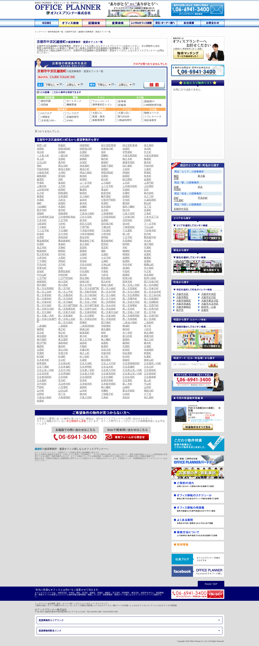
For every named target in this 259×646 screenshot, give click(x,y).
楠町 (39, 203)
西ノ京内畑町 (151, 285)
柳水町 (83, 394)
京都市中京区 (181, 208)
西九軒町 (106, 281)
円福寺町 (149, 165)
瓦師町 (126, 189)
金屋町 (147, 179)
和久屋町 (149, 397)
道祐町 (40, 271)
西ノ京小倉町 (108, 288)
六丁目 (147, 394)
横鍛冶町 (149, 390)
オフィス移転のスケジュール (60, 605)
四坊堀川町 (107, 223)
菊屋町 (40, 196)
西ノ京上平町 (65, 292)
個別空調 (46, 101)
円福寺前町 (43, 169)
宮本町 (83, 380)
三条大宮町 (128, 213)
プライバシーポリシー (84, 603)
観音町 (83, 193)
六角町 (104, 397)
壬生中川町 (64, 370)
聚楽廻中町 (150, 237)
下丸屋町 (54, 76)
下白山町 (149, 227)
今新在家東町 (151, 155)
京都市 (205, 310)
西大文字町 (86, 285)
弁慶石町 (84, 349)
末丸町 (147, 240)
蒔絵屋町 (127, 353)
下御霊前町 (128, 227)
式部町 (147, 220)
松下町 (104, 356)
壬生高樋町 (128, 366)
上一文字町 (86, 183)
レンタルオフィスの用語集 (165, 605)
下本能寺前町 (87, 230)
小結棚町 (42, 206)
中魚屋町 (84, 271)
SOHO (70, 120)
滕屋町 (147, 257)
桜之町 (126, 210)
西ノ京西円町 (151, 305)
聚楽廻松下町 (87, 240)
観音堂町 (106, 193)
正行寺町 (63, 234)
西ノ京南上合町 (66, 319)
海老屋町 (84, 165)
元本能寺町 (86, 384)
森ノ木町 (127, 384)
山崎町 (126, 387)
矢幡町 (104, 390)
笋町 (72, 76)
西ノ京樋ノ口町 (131, 312)
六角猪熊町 (64, 397)
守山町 (147, 384)
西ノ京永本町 (108, 305)
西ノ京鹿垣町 (44, 298)
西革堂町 (127, 281)
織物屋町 (42, 176)
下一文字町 (150, 223)
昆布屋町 (106, 206)
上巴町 (62, 186)
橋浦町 (126, 326)
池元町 (40, 152)
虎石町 (83, 268)
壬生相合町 (64, 363)
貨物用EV (149, 101)
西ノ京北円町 (108, 292)
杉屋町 (40, 244)
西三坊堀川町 (151, 281)
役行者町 (127, 165)
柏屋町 (83, 179)
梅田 (176, 176)
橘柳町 (126, 251)
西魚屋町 (106, 278)
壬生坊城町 (107, 377)
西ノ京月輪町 (65, 302)
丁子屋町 (42, 261)
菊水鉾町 (149, 193)
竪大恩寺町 (43, 254)
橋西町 (40, 329)
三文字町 (63, 220)
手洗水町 (65, 76)
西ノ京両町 (150, 319)
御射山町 (149, 360)
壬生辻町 (149, 366)
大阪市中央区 (208, 294)
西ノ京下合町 (108, 298)
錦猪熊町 (42, 281)
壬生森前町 (150, 377)
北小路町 (84, 196)
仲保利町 (63, 275)
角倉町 (62, 244)
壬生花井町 (43, 373)
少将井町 (106, 234)
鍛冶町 (104, 179)
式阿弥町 (127, 220)
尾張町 (62, 176)
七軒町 (62, 223)
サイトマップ (101, 603)
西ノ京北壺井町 (152, 292)
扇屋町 (104, 169)
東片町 (83, 336)
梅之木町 (127, 159)
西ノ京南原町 (108, 319)
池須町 (147, 148)
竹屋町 (147, 247)
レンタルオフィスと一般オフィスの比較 (111, 605)
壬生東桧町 (150, 373)
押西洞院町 (107, 172)
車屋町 (104, 203)
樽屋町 (126, 254)
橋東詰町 (84, 329)
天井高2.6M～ (49, 120)
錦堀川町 (84, 281)
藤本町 (62, 346)
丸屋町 (83, 360)
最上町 (147, 380)
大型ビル (97, 112)
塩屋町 (104, 220)
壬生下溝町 (43, 366)
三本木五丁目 (151, 217)
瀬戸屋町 (149, 244)
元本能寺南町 (108, 384)
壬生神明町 (86, 366)
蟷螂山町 (149, 264)
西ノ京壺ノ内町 (88, 302)
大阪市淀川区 (208, 297)
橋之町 (62, 329)
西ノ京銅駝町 (151, 302)
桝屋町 (147, 353)
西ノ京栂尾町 (108, 302)
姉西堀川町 (86, 148)
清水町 (126, 223)
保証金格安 (150, 120)
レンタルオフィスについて (141, 605)
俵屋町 (147, 254)
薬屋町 (62, 203)
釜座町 (62, 183)
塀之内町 (63, 349)
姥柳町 (83, 159)
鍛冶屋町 (127, 179)
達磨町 (126, 257)
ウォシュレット (101, 101)
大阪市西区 (182, 297)
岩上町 (40, 159)
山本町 (83, 390)
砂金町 (40, 234)
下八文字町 (43, 230)
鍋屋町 (126, 275)
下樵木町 (106, 227)
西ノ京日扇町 (44, 312)
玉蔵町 (104, 254)
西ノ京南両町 (129, 319)
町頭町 (40, 356)
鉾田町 (126, 349)
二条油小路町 (129, 322)
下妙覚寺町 (150, 230)
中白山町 (42, 275)
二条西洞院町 (87, 326)
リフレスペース (152, 116)
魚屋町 (62, 159)
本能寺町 (106, 353)
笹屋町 (147, 210)
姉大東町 (149, 145)
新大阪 (201, 176)
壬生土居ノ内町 (45, 370)
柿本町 (147, 176)
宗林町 (62, 247)
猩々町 (126, 234)
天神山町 (106, 264)
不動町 (83, 346)
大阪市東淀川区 (209, 300)
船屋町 (104, 346)
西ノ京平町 (150, 312)
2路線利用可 (125, 120)
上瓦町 (126, 183)
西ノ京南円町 (151, 315)
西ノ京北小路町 (131, 292)
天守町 (62, 264)
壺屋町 (147, 261)
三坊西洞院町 (108, 217)
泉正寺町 (42, 247)
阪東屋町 (84, 332)
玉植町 (83, 254)
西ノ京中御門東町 (89, 305)
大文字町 (106, 257)
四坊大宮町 (86, 223)
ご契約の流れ (40, 605)
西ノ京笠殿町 (129, 288)
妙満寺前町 (107, 380)
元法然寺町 (64, 384)
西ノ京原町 (128, 309)
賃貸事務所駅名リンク (50, 630)
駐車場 (122, 101)
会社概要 (51, 603)
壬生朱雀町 (64, 366)
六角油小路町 (44, 397)
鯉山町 (147, 203)
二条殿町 (63, 326)
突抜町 (83, 261)
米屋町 (62, 206)
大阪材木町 (43, 172)
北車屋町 (63, 196)
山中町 (40, 390)
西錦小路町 (107, 285)
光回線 (44, 104)
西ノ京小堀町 (108, 295)
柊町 (103, 332)
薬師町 (83, 387)
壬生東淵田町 (44, 377)
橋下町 (147, 326)
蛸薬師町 (42, 251)
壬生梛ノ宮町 (87, 370)
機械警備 (71, 104)
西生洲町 (84, 278)
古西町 (40, 349)
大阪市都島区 (183, 306)
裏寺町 (62, 162)
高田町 (83, 247)
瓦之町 (40, 193)
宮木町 (62, 380)
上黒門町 (149, 183)
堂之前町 (149, 268)
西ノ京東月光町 (66, 312)
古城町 (147, 346)
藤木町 (147, 343)
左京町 (104, 210)
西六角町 (106, 322)
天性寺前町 (86, 264)
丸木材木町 (43, 360)
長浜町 (83, 275)
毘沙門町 (42, 343)
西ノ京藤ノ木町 (45, 315)
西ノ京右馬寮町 (45, 288)
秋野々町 (42, 145)
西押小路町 (150, 278)
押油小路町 (86, 172)
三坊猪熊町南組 (66, 217)
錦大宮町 (63, 281)
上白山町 (84, 186)
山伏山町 (63, 390)
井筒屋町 (84, 155)
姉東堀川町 (107, 148)
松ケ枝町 (84, 356)
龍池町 (147, 251)
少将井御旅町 (87, 234)
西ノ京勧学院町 (88, 292)
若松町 (126, 397)
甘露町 (126, 193)
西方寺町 (42, 210)
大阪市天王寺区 (209, 303)
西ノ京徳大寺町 (131, 302)
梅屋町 (147, 159)
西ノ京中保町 (44, 305)
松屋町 (147, 356)
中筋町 (126, 271)
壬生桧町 (63, 377)
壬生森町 (42, 380)
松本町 (126, 356)
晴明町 (126, 244)
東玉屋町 (63, 339)
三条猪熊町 (107, 213)
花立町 (40, 332)
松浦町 (62, 356)
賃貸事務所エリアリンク (51, 620)
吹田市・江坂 (208, 306)
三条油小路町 (87, 213)
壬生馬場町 (64, 373)
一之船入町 (43, 155)
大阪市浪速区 (183, 303)
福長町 (83, 343)
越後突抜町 (128, 162)
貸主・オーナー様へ (65, 603)
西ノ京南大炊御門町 (47, 320)
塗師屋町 (106, 326)
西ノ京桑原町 (65, 295)
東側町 (104, 336)
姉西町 (40, 148)
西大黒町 (63, 285)
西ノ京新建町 (151, 298)
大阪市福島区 (183, 300)
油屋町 (126, 148)
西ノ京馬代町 (151, 309)
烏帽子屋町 (107, 165)
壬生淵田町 (86, 377)
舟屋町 (126, 346)
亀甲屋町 (106, 196)
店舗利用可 (73, 116)
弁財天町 (106, 349)
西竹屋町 (42, 285)
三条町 (147, 213)
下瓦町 (62, 227)
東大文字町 (86, 339)
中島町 (104, 271)
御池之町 (84, 169)
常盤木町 (42, 268)
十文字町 (127, 237)
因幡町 (104, 155)
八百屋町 (63, 387)
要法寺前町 (128, 390)
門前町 (40, 387)
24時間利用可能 (153, 105)
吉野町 (40, 394)
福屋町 (104, 343)
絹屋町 (126, 196)
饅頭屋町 (106, 360)
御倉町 (126, 360)
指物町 (40, 213)
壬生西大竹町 (108, 370)
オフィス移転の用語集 (83, 605)
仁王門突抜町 (65, 278)
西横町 (83, 322)
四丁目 (62, 394)
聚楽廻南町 (107, 240)
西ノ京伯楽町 (108, 309)
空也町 (126, 200)
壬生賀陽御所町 (131, 363)
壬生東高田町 (108, 373)
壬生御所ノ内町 (152, 363)
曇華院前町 (64, 271)
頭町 (60, 179)
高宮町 (104, 247)
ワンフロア (73, 113)
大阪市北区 (182, 294)
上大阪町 (106, 183)
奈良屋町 (149, 275)
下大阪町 (42, 227)
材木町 (83, 220)
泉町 (103, 152)
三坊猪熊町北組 (45, 217)
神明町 (104, 237)
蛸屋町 (62, 251)
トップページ (40, 603)
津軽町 (62, 261)
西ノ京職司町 (129, 298)
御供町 (83, 176)
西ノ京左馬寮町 (131, 295)
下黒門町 (84, 227)
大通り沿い (124, 112)
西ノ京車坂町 (44, 295)
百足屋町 (127, 380)
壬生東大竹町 (87, 373)
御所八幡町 (128, 206)
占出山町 (42, 162)
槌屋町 (126, 261)
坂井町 (62, 210)
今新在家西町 (129, 155)
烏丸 (200, 186)
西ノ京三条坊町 (152, 295)
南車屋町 (42, 363)
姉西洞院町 (64, 148)
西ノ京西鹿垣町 (66, 309)
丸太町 (62, 360)
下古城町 (63, 230)
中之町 (147, 271)
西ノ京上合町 (44, 292)
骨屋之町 (63, 353)
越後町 (104, 162)
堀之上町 (84, 353)
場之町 (62, 332)
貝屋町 (104, 176)
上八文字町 (107, 186)
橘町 (103, 251)
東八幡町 (106, 339)
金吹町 (83, 200)
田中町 (62, 254)
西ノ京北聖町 (87, 315)
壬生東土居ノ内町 (132, 373)
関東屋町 (63, 193)
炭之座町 (84, 244)
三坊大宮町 (86, 217)
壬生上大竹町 (108, 363)
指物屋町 (63, 213)
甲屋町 (40, 183)
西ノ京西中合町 (88, 309)
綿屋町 (40, 401)
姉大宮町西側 (108, 145)
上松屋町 (149, 186)
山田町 (147, 387)
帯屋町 (147, 172)
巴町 (60, 268)
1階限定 (45, 116)
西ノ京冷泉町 (65, 322)
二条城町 (42, 326)
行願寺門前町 (108, 200)
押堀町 (126, 172)
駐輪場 (122, 105)
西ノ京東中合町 (109, 312)
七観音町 (42, 223)
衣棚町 (83, 206)
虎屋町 (104, 268)
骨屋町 (40, 353)
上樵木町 (42, 186)
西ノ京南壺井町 (88, 319)
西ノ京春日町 (151, 288)
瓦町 (146, 189)
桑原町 (126, 203)
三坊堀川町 (128, 217)
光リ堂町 (127, 332)
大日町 (83, 257)
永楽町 (83, 162)
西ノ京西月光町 (45, 309)
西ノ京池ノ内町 (131, 285)
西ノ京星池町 (108, 315)
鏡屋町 (126, 176)
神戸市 (180, 310)
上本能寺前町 (129, 186)
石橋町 (62, 152)
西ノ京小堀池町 (88, 295)
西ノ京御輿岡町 (131, 315)
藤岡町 (126, 343)
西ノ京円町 (64, 288)
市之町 (147, 152)
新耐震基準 (98, 120)
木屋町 (40, 200)
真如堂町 (84, 237)
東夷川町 (63, 336)
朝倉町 (62, 145)
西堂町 (104, 244)
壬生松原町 (128, 377)
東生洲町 (149, 332)
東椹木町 (149, 336)
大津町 (62, 172)
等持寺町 (127, 264)
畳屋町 (83, 251)
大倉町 (147, 169)
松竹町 (147, 234)
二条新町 (149, 322)
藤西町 (40, 346)
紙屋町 (62, 189)
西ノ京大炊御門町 (89, 288)
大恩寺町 (42, 257)
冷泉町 (126, 394)
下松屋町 (106, 230)
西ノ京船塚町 (65, 315)
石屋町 (83, 152)
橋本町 (126, 329)
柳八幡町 (106, 387)
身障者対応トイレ (102, 104)
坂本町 (83, 210)
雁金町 (104, 189)
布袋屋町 (149, 349)
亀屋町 (83, 189)
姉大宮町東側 (129, 145)
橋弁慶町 (106, 329)
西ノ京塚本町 (44, 302)
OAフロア (46, 113)
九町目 (62, 200)
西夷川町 (127, 278)
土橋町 (104, 261)
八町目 (147, 329)
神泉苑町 (63, 237)
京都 (176, 178)
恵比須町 (63, 165)
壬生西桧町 (150, 370)
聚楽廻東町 (64, 240)
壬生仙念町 (107, 366)
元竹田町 (42, 384)
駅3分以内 (123, 116)
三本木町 (42, 220)
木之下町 (149, 196)
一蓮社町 (63, 155)
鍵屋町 (40, 179)
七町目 (104, 275)
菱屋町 (126, 339)
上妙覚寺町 (43, 189)
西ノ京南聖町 (129, 305)
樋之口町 (149, 339)
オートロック (74, 101)
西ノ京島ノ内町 (88, 298)
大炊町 (126, 169)
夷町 (39, 165)
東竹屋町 (42, 339)
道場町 (126, 268)
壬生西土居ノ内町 (132, 370)
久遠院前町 (150, 200)
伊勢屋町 (127, 152)
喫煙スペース (151, 112)
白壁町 (40, 237)
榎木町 (147, 162)
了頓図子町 (107, 394)
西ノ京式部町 (65, 298)
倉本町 (83, 203)
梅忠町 (104, 159)
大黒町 (62, 257)
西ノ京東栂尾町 (88, 312)
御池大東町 (64, 169)
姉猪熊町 (84, 145)
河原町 (177, 189)
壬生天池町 (86, 363)
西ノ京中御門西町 (68, 305)
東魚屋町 (42, 336)
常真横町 (127, 240)
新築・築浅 (98, 116)
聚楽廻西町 (43, 240)
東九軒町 (127, 336)
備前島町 (63, 343)
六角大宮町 (86, 397)
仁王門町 (42, 278)
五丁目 (147, 206)
